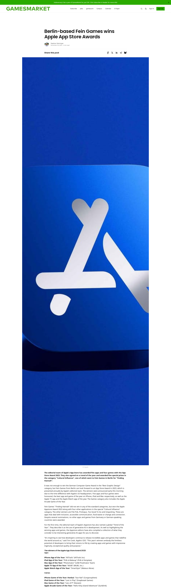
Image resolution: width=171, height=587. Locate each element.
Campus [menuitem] (99, 9)
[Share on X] (112, 53)
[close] (168, 2)
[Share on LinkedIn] (116, 53)
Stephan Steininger (57, 43)
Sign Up (160, 9)
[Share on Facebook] (108, 53)
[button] (141, 8)
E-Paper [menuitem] (117, 9)
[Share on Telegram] (121, 53)
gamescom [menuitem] (89, 9)
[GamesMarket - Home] (36, 9)
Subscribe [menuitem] (73, 9)
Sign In (151, 9)
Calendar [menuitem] (108, 9)
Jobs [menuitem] (81, 9)
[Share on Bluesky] (125, 53)
